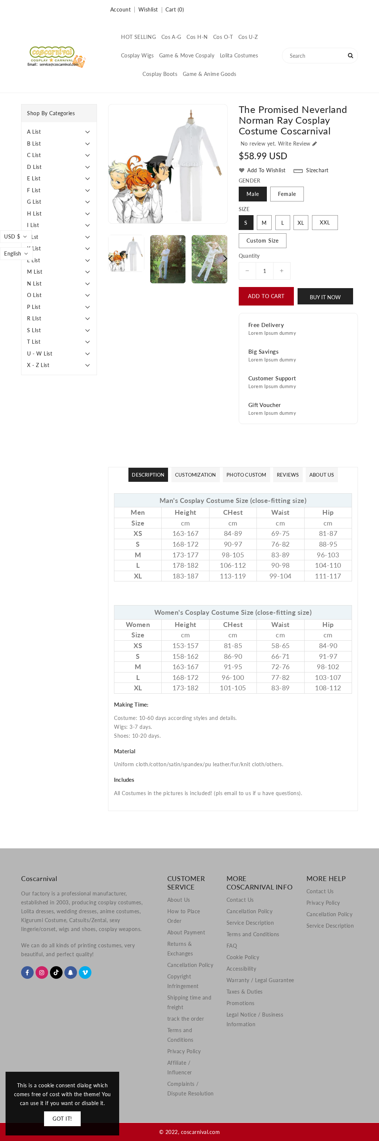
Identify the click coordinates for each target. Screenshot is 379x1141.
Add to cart (266, 296)
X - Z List (38, 365)
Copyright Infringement (183, 981)
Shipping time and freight (189, 1002)
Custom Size (262, 240)
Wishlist (148, 9)
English (12, 253)
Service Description (250, 923)
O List (34, 295)
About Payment (186, 932)
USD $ (12, 236)
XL (301, 223)
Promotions (241, 1003)
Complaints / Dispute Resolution (190, 1089)
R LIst (34, 318)
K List (34, 248)
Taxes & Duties (245, 991)
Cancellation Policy (190, 965)
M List (34, 271)
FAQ (232, 946)
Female (287, 194)
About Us (178, 900)
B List (34, 143)
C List (34, 155)
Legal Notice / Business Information (255, 1019)
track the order (185, 1018)
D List (34, 167)
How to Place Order (183, 916)
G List (34, 201)
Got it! (62, 1118)
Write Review (294, 143)
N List (34, 283)
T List (33, 341)
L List (33, 260)
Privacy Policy (184, 1051)
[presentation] (110, 258)
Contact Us (240, 900)
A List (34, 132)
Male (252, 194)
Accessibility (241, 968)
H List (34, 213)
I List (33, 225)
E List (33, 178)
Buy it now (325, 297)
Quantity (249, 255)
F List (33, 190)
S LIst (34, 330)
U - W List (39, 353)
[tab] (59, 132)
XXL (325, 222)
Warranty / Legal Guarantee (260, 980)
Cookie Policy (243, 957)
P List (33, 307)
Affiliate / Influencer (179, 1067)
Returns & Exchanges (180, 949)
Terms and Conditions (180, 1035)
